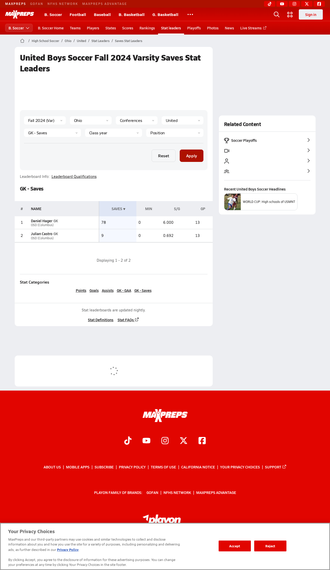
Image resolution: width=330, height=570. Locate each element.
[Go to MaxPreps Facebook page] (202, 441)
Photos (213, 27)
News (229, 27)
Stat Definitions (100, 319)
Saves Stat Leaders (128, 41)
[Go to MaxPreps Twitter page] (183, 441)
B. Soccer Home (51, 27)
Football (78, 14)
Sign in (310, 14)
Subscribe (104, 466)
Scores (127, 27)
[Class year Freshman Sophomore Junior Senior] (113, 133)
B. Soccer (53, 14)
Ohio (68, 41)
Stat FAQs (126, 319)
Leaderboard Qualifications (74, 176)
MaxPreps (15, 4)
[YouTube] (282, 4)
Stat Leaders (101, 41)
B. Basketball (132, 14)
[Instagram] (294, 4)
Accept (234, 545)
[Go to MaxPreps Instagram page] (165, 441)
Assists (108, 290)
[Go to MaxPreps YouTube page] (146, 441)
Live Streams (251, 27)
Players (93, 27)
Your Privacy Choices (240, 467)
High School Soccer (45, 41)
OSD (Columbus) (42, 225)
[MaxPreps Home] (19, 14)
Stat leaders (171, 27)
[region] (165, 546)
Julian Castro (41, 233)
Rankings (147, 27)
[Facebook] (319, 4)
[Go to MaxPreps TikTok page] (128, 441)
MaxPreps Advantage (104, 4)
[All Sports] (190, 14)
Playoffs (194, 27)
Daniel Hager (41, 220)
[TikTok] (269, 4)
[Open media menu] (290, 14)
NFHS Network (62, 4)
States (110, 27)
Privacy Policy (132, 466)
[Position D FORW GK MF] (174, 133)
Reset (163, 156)
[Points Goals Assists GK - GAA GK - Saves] (52, 133)
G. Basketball (165, 14)
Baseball (102, 14)
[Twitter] (306, 4)
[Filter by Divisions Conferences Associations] (137, 120)
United (81, 41)
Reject (270, 545)
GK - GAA (124, 290)
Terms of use (163, 466)
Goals (94, 290)
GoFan (36, 4)
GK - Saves (143, 290)
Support (273, 466)
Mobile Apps (77, 466)
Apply (191, 156)
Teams (75, 27)
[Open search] (276, 14)
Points (81, 290)
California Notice (198, 466)
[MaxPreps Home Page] (22, 41)
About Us (52, 466)
